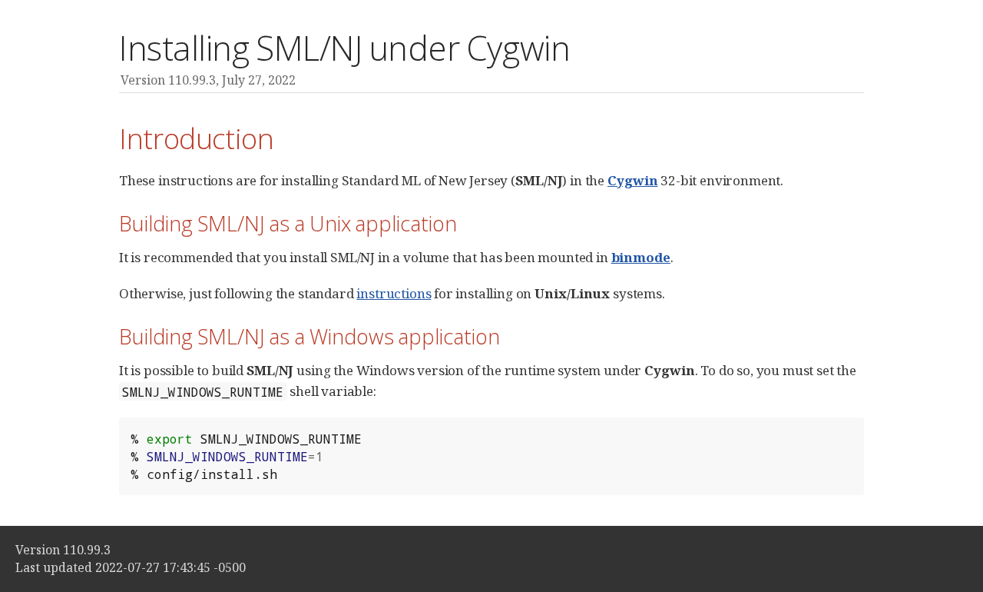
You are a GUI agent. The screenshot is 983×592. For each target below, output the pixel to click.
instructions (393, 293)
